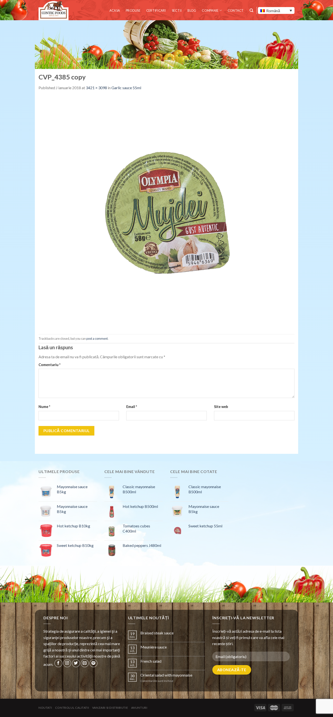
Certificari (156, 10)
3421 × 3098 (96, 87)
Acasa (114, 10)
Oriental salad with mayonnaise (166, 675)
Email (131, 407)
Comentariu (49, 365)
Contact (236, 10)
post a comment (97, 338)
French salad (150, 661)
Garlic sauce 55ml (126, 87)
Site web (221, 407)
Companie (210, 10)
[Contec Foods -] (54, 10)
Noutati (45, 707)
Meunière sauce (153, 647)
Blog (191, 10)
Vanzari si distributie (110, 707)
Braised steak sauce (157, 632)
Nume (44, 407)
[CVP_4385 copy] (166, 212)
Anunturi (139, 707)
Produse (133, 10)
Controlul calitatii (72, 707)
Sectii (177, 10)
